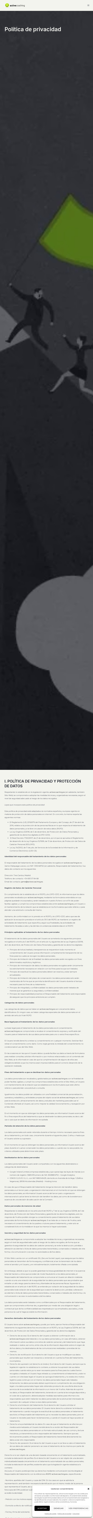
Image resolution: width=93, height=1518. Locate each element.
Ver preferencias (78, 1508)
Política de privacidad (64, 1513)
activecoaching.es (57, 792)
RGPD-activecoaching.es (56, 1474)
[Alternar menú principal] (88, 5)
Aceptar (42, 1508)
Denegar (59, 1508)
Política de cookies (50, 1513)
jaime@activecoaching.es (32, 882)
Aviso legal (75, 1513)
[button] (88, 1489)
